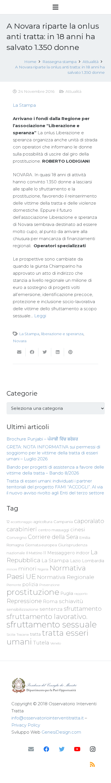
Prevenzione (49, 585)
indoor (82, 552)
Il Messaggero (59, 552)
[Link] (55, 685)
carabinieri (22, 529)
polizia (30, 584)
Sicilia (11, 635)
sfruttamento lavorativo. (47, 616)
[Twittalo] (44, 352)
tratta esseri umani (48, 637)
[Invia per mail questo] (19, 352)
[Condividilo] (32, 352)
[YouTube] (77, 749)
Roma (50, 601)
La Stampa (24, 105)
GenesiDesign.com (61, 732)
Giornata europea (41, 545)
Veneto (55, 643)
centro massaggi (53, 530)
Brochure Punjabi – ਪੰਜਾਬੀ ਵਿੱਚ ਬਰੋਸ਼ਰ (42, 439)
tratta (35, 634)
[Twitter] (62, 749)
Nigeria (43, 569)
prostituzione (33, 592)
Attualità (73, 91)
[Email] (31, 749)
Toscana (23, 635)
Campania (63, 521)
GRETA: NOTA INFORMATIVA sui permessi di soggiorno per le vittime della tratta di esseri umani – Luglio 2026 (53, 452)
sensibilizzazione (22, 609)
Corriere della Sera (53, 537)
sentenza (51, 609)
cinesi (77, 529)
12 (8, 522)
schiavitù (71, 601)
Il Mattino (34, 553)
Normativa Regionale (65, 577)
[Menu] (55, 7)
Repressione (24, 600)
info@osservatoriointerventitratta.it (47, 718)
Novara (19, 341)
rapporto (80, 594)
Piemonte (14, 585)
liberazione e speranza (62, 333)
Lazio (75, 560)
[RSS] (92, 764)
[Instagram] (92, 749)
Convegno (17, 537)
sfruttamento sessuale (52, 624)
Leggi (40, 315)
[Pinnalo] (70, 352)
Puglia (66, 593)
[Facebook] (46, 749)
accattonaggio (21, 522)
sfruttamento (83, 608)
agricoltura (42, 522)
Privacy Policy (25, 725)
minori (27, 568)
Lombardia (93, 560)
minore (12, 569)
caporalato (89, 520)
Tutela (41, 643)
